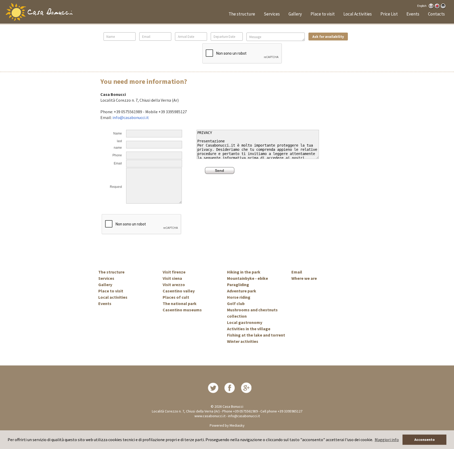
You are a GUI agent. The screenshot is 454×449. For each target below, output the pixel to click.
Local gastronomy (244, 322)
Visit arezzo (174, 284)
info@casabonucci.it (130, 117)
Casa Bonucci (233, 406)
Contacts (436, 14)
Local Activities (357, 14)
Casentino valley (179, 290)
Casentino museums (182, 309)
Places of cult (176, 297)
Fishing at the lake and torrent (256, 335)
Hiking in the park (243, 272)
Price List (389, 14)
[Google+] (246, 387)
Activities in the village (248, 328)
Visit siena (172, 278)
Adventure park (241, 290)
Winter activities (242, 341)
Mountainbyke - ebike (247, 278)
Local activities (112, 297)
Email (296, 272)
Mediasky (237, 425)
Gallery (295, 14)
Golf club (236, 303)
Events (412, 14)
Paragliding (238, 284)
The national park (180, 303)
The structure (242, 14)
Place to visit (323, 14)
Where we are (304, 278)
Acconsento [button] (424, 439)
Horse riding (238, 297)
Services (272, 14)
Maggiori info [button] (387, 439)
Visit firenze (174, 272)
